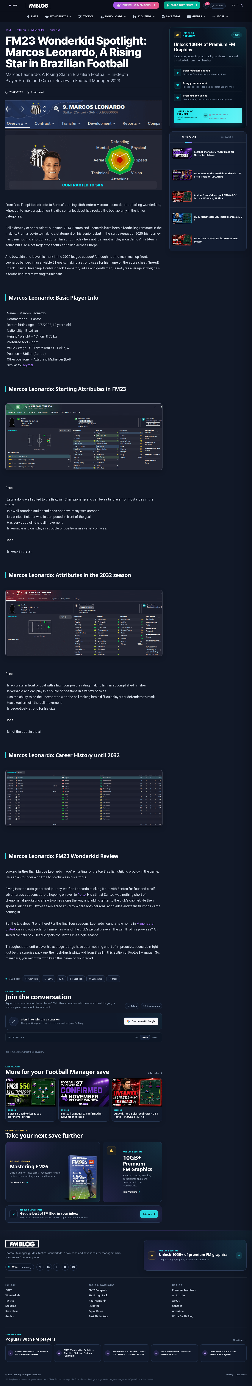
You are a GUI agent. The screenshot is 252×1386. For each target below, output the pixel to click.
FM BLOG (21, 30)
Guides (9, 1316)
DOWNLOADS (113, 16)
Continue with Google (143, 1021)
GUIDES (197, 16)
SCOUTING (144, 16)
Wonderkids (12, 1295)
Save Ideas (11, 1311)
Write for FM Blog (182, 1316)
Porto (82, 894)
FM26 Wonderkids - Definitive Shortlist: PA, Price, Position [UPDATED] (218, 175)
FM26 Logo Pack (98, 1295)
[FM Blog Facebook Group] (48, 1267)
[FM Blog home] (71, 1243)
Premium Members (136, 5)
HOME (8, 30)
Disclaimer (241, 1374)
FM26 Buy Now (182, 5)
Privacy (229, 1374)
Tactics (9, 1300)
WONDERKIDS (59, 16)
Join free (147, 1214)
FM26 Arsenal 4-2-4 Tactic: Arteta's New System (216, 240)
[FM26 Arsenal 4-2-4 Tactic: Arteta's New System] (182, 240)
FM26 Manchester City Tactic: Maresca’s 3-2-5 (218, 218)
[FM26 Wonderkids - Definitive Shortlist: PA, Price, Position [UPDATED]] (182, 175)
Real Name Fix (97, 1300)
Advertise (178, 1311)
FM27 (34, 16)
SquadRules (96, 1311)
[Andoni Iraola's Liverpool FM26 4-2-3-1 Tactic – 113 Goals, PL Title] (182, 196)
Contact (177, 1306)
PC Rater (94, 1306)
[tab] (189, 137)
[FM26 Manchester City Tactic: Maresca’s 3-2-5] (182, 218)
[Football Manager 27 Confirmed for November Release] (182, 153)
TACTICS (88, 16)
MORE (221, 16)
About (176, 1300)
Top (136, 1037)
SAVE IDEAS (173, 16)
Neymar (27, 365)
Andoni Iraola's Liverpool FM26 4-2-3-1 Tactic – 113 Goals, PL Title (215, 197)
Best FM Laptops (98, 1316)
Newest (145, 1037)
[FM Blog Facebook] (56, 1267)
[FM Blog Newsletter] (73, 1267)
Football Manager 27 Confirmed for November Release (214, 153)
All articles (153, 1073)
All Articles (178, 1295)
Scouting (10, 1306)
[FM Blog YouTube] (65, 1267)
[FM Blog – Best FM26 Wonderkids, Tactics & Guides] (38, 5)
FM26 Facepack (98, 1290)
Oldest (155, 1037)
